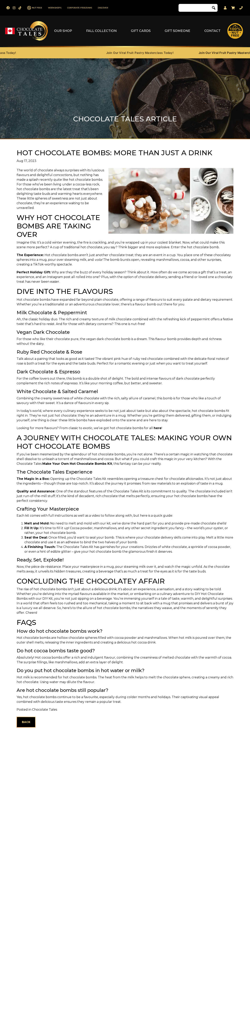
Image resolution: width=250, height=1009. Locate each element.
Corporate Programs (79, 7)
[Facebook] (8, 8)
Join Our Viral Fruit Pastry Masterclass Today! (121, 53)
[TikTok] (20, 8)
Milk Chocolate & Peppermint (52, 312)
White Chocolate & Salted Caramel (57, 391)
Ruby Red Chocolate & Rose (49, 352)
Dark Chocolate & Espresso (48, 372)
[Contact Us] (241, 7)
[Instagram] (14, 8)
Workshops (54, 7)
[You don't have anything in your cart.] (233, 7)
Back (26, 722)
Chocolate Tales (44, 709)
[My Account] (225, 7)
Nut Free (37, 7)
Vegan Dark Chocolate (43, 332)
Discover (103, 7)
